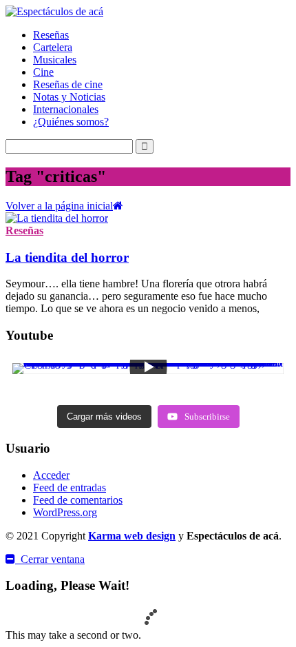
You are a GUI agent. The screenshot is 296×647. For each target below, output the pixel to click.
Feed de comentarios (78, 500)
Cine (43, 72)
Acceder (51, 475)
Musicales (54, 59)
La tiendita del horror (67, 257)
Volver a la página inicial (59, 206)
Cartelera (52, 47)
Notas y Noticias (69, 97)
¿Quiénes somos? (71, 121)
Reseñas (51, 35)
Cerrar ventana (50, 559)
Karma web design (132, 536)
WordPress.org (65, 512)
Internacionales (65, 109)
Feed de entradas (69, 487)
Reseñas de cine (68, 84)
